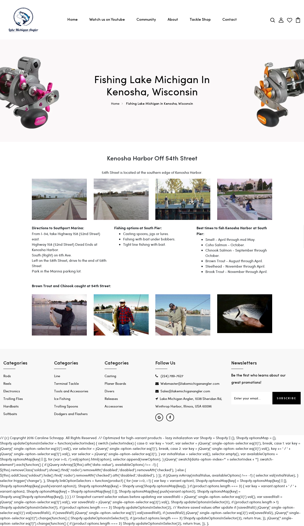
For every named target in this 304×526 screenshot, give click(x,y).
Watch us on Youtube (107, 20)
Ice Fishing (62, 398)
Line (57, 376)
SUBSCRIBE (286, 398)
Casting (110, 376)
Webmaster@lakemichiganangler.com (189, 383)
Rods (7, 376)
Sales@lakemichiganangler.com (185, 391)
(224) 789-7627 (171, 376)
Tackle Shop (200, 20)
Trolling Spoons (66, 406)
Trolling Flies (13, 398)
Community (146, 20)
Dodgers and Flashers (71, 413)
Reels (7, 383)
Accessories (114, 406)
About (173, 20)
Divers (109, 391)
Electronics (11, 391)
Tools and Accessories (71, 391)
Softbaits (10, 413)
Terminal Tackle (66, 383)
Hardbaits (11, 406)
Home (72, 20)
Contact (229, 20)
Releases (111, 398)
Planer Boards (115, 383)
